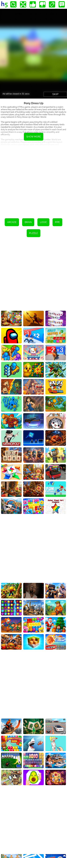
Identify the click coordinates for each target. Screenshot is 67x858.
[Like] (33, 4)
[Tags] (52, 4)
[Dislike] (42, 4)
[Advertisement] (33, 180)
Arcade (12, 222)
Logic (43, 222)
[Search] (13, 4)
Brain (28, 222)
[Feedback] (62, 4)
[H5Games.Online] (4, 4)
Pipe (57, 222)
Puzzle (33, 233)
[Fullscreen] (23, 4)
